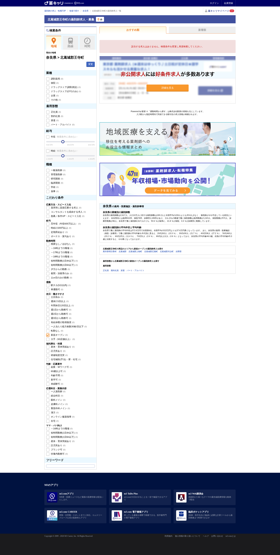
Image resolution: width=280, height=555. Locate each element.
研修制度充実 (59, 355)
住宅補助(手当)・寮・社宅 (65, 359)
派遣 (54, 120)
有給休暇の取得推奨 (62, 322)
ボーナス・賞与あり (62, 236)
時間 (87, 46)
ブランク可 (57, 449)
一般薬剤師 (57, 170)
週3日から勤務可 (60, 318)
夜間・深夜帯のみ (61, 273)
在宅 (54, 421)
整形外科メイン (60, 408)
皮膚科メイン (59, 404)
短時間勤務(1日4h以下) (64, 260)
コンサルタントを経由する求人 (68, 212)
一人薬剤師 (57, 391)
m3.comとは (231, 536)
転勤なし (56, 330)
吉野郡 (178, 251)
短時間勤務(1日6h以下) (64, 265)
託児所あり (57, 351)
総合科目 (56, 395)
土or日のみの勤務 (61, 277)
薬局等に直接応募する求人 (65, 207)
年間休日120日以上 (62, 305)
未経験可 (56, 384)
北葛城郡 (122, 251)
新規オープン (59, 335)
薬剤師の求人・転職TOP (55, 11)
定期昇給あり (59, 232)
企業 (54, 95)
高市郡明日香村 (110, 251)
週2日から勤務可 (60, 314)
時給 (63, 150)
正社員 (55, 112)
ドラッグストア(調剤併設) (65, 87)
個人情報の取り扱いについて (187, 536)
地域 (54, 46)
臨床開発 (56, 183)
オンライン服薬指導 (62, 416)
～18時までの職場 (61, 256)
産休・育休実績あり (62, 346)
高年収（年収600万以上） (65, 223)
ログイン (214, 3)
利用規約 (168, 536)
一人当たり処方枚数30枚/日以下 (68, 326)
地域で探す (74, 11)
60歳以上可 (58, 371)
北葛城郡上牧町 (135, 251)
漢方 (54, 412)
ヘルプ (206, 536)
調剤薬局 (56, 78)
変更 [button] (90, 64)
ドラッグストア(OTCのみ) (65, 91)
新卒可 (55, 379)
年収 (63, 136)
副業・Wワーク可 (61, 367)
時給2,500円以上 (60, 228)
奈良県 (85, 11)
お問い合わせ (217, 536)
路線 (70, 46)
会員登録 (228, 3)
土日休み (56, 297)
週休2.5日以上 (59, 301)
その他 (55, 99)
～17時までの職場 (61, 252)
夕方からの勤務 (60, 269)
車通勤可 (56, 289)
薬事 (54, 191)
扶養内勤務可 (59, 453)
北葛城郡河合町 (167, 251)
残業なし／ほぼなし (62, 244)
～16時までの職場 (61, 248)
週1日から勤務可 (60, 309)
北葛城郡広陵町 (151, 251)
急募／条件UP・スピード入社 (67, 216)
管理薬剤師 (57, 174)
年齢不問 (56, 375)
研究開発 (56, 178)
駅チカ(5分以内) (60, 285)
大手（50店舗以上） (62, 339)
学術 (54, 187)
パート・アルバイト (62, 124)
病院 (54, 83)
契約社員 (56, 116)
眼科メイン (57, 400)
